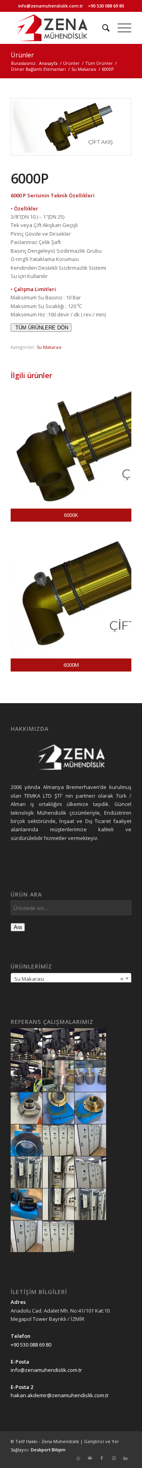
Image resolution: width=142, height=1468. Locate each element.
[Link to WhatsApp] (78, 1458)
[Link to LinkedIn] (125, 1458)
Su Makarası (49, 347)
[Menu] (120, 28)
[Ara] (102, 28)
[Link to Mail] (90, 1458)
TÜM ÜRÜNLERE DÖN (41, 328)
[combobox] (71, 978)
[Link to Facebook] (102, 1458)
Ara (18, 927)
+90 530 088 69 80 (106, 6)
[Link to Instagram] (114, 1458)
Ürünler (22, 55)
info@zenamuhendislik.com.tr (50, 6)
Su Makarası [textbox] (68, 978)
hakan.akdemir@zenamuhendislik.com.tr (60, 1395)
